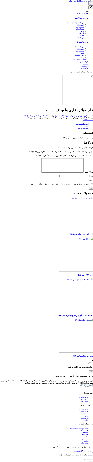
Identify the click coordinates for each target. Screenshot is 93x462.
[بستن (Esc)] (92, 459)
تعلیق (82, 53)
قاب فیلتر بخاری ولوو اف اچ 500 (36, 116)
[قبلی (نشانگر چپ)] (92, 461)
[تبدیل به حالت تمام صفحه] (87, 459)
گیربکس (81, 33)
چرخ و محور (79, 55)
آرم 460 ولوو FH (85, 275)
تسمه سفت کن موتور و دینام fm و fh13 (75, 315)
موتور (82, 35)
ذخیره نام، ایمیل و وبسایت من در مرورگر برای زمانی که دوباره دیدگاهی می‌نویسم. (59, 184)
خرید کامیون (83, 61)
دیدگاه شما (88, 172)
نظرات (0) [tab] (84, 126)
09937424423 (88, 120)
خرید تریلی (84, 399)
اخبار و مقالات (83, 401)
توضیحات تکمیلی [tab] (82, 124)
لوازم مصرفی (78, 46)
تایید (90, 372)
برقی (82, 31)
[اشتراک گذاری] (90, 459)
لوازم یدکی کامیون (62, 116)
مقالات (85, 64)
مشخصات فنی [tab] (82, 128)
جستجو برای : (87, 455)
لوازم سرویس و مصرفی (75, 22)
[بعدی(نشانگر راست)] (90, 461)
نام (91, 176)
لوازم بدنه (80, 37)
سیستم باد (80, 27)
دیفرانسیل (80, 29)
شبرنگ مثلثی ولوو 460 (83, 356)
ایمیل (90, 180)
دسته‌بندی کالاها (82, 13)
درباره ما (85, 66)
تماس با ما (84, 68)
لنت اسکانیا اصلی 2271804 (81, 234)
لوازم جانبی (79, 25)
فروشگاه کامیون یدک (80, 59)
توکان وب (78, 451)
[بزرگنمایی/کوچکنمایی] (85, 459)
